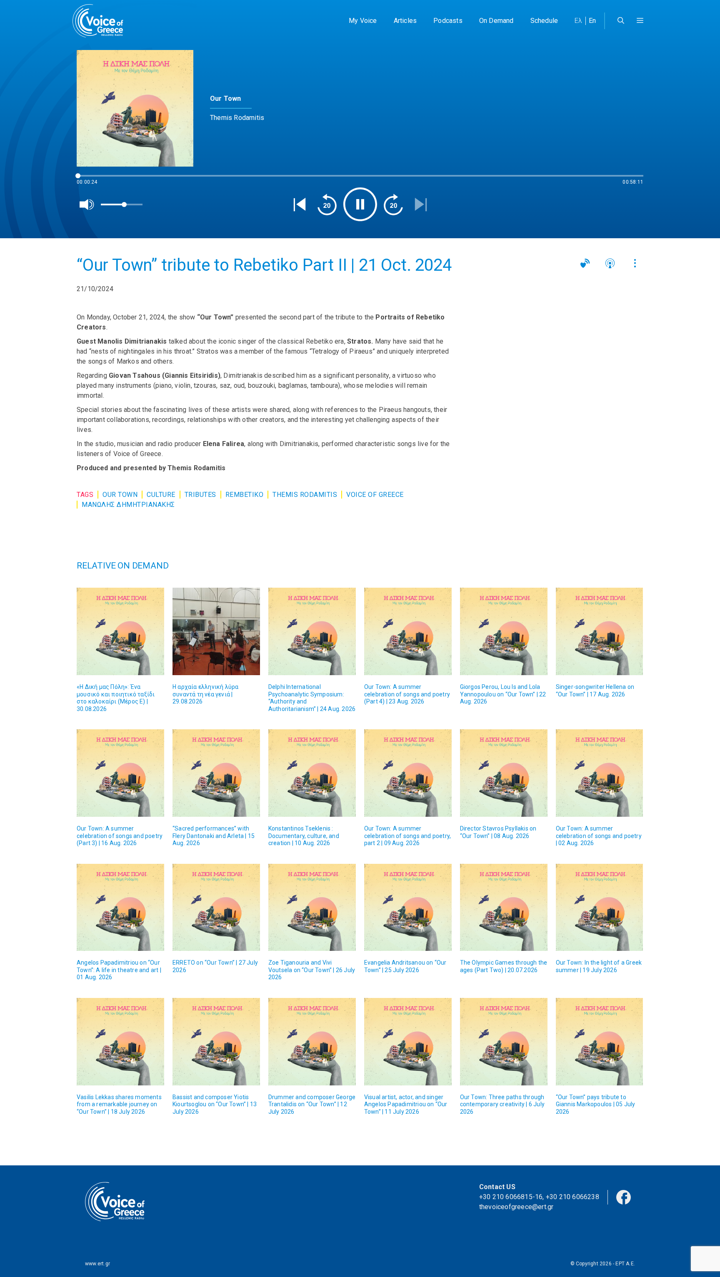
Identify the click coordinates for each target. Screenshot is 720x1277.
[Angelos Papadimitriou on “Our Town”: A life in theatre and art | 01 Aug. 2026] (120, 907)
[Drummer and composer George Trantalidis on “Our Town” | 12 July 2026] (312, 1041)
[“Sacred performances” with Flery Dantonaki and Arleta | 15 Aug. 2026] (216, 773)
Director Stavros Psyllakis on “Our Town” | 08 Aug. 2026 (498, 832)
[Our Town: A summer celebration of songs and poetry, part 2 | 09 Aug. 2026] (408, 773)
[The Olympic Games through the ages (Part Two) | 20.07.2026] (504, 907)
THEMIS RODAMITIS (304, 495)
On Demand (496, 21)
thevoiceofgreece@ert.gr (516, 1207)
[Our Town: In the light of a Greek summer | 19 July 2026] (599, 907)
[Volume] (87, 204)
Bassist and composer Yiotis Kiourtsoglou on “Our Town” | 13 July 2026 (214, 1104)
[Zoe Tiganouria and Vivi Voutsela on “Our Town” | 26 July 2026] (312, 907)
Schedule (544, 21)
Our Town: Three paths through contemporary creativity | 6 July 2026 (502, 1104)
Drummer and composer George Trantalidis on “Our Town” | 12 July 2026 (311, 1104)
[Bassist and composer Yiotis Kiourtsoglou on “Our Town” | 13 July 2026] (216, 1041)
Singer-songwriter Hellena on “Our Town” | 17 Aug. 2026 (595, 690)
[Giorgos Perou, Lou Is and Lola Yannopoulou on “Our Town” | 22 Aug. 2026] (504, 631)
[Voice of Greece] (100, 20)
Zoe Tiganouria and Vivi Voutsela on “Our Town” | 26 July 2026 (311, 969)
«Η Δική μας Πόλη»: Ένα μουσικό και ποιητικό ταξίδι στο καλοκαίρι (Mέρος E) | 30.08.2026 (116, 697)
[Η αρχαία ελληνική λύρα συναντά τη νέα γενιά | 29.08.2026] (216, 631)
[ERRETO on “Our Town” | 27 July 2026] (216, 907)
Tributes (200, 495)
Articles (405, 21)
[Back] (299, 204)
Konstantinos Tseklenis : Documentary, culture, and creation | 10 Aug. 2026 (303, 835)
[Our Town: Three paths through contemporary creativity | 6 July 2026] (504, 1041)
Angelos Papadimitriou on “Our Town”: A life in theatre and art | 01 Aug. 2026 (119, 969)
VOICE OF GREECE (375, 495)
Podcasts (447, 21)
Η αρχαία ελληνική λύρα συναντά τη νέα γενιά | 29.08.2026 (205, 694)
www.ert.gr (97, 1264)
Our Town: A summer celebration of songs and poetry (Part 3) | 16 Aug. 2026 (119, 835)
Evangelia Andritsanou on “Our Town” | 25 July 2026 (405, 966)
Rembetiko (244, 495)
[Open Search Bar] (620, 20)
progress (90, 180)
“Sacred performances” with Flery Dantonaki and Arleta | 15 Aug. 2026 (213, 835)
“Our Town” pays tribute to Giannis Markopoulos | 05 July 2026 (595, 1104)
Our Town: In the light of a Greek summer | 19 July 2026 (599, 966)
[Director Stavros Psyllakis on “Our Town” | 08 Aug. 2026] (504, 773)
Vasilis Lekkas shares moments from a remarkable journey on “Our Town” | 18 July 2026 (119, 1104)
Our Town (120, 495)
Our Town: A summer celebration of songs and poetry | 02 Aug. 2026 (599, 835)
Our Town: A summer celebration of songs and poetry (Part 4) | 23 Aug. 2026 (407, 694)
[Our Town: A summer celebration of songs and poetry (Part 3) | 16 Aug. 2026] (120, 773)
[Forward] (393, 204)
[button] (640, 20)
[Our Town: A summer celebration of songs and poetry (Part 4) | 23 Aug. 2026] (408, 631)
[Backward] (327, 204)
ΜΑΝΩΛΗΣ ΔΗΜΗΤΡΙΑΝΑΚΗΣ (128, 505)
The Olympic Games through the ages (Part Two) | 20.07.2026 (504, 966)
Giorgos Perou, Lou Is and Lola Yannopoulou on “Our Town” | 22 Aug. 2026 (503, 694)
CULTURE (161, 495)
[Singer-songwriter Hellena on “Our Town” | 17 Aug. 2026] (599, 631)
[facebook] (623, 1197)
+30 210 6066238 (572, 1197)
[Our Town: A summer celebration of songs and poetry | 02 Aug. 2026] (599, 773)
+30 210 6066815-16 (511, 1197)
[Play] (360, 204)
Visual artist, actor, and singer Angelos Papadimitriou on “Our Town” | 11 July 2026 (406, 1104)
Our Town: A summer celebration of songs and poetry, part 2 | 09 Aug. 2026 (407, 835)
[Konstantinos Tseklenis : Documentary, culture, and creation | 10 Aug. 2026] (312, 773)
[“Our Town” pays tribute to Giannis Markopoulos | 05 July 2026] (599, 1041)
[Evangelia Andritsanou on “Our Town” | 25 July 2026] (408, 907)
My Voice (363, 21)
